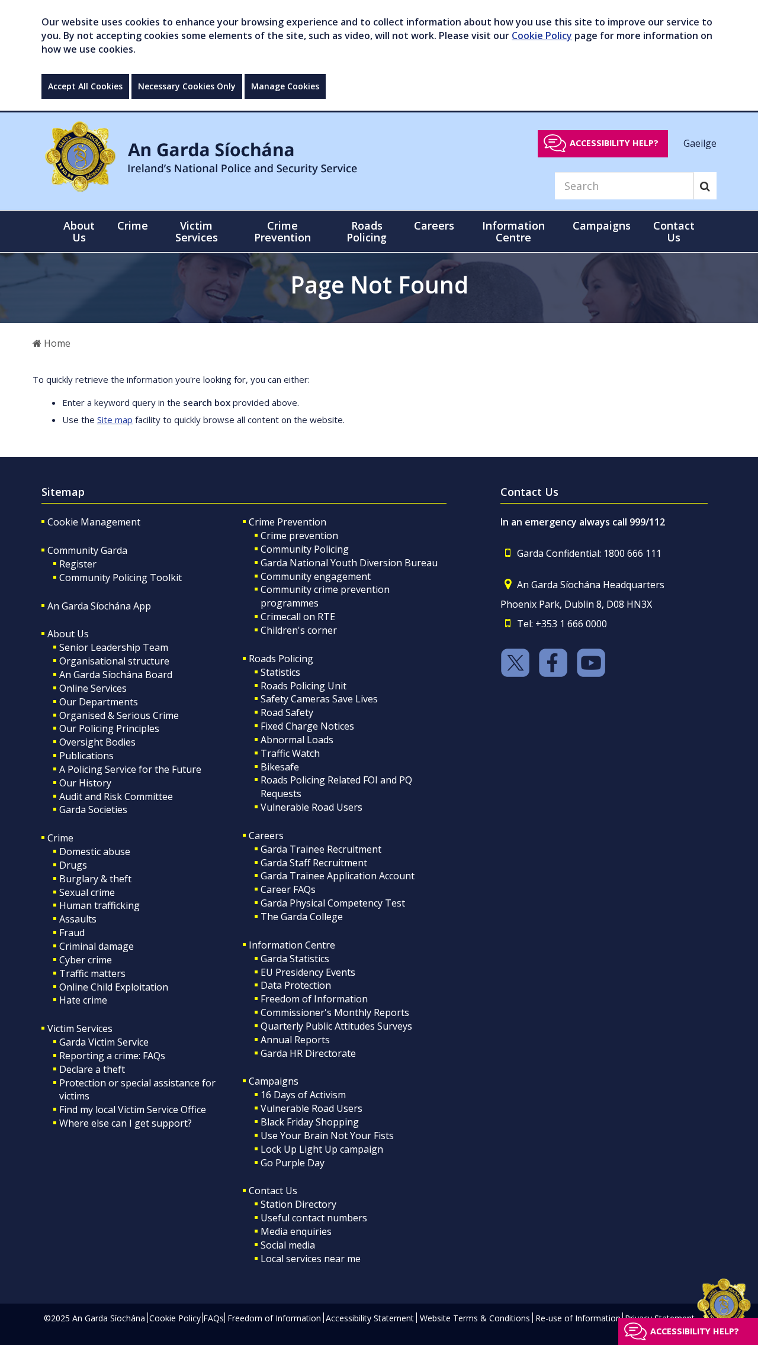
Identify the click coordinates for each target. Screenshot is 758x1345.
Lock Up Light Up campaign (322, 1149)
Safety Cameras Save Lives (319, 698)
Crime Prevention (287, 521)
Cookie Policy (542, 35)
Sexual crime (87, 892)
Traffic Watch (290, 753)
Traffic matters (92, 973)
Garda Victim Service (104, 1042)
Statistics (280, 672)
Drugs (73, 865)
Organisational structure (114, 660)
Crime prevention (299, 535)
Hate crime (83, 1000)
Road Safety (287, 712)
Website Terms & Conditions (475, 1318)
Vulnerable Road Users (311, 807)
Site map (115, 419)
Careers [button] (434, 225)
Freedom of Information (314, 998)
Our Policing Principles (109, 728)
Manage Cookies (285, 86)
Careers (266, 835)
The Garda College (302, 916)
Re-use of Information (578, 1318)
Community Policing (305, 549)
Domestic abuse (94, 851)
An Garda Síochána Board (115, 674)
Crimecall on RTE (298, 616)
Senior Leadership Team (113, 647)
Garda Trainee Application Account (338, 875)
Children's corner (299, 630)
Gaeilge (700, 142)
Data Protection (296, 985)
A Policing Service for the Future (130, 769)
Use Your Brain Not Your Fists (327, 1135)
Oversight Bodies (97, 742)
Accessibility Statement (370, 1318)
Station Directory (298, 1204)
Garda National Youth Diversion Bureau (349, 562)
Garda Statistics (295, 958)
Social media (288, 1245)
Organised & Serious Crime (119, 715)
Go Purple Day (293, 1162)
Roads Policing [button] (366, 231)
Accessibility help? (614, 143)
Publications (86, 755)
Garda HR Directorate (308, 1053)
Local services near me (311, 1258)
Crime (60, 837)
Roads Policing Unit (303, 685)
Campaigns (273, 1081)
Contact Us (273, 1190)
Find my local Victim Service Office (132, 1109)
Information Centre (292, 945)
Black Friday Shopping (310, 1121)
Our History (85, 782)
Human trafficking (99, 905)
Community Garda (87, 550)
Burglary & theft (95, 878)
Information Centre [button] (513, 231)
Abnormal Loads (297, 739)
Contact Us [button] (674, 231)
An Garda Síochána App (99, 605)
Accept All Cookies (85, 86)
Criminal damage (96, 946)
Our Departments (98, 701)
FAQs (213, 1318)
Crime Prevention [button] (282, 231)
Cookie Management (93, 521)
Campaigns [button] (602, 225)
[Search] (705, 185)
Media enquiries (296, 1231)
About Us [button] (79, 231)
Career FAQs (288, 889)
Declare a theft (92, 1069)
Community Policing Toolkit (120, 577)
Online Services (93, 688)
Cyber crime (85, 959)
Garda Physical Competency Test (333, 902)
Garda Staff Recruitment (314, 862)
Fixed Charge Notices (307, 726)
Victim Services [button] (196, 231)
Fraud (72, 932)
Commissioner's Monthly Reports (335, 1012)
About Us (68, 633)
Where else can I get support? (125, 1123)
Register (78, 563)
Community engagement (316, 576)
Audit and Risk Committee (116, 796)
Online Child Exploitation (113, 987)
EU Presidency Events (308, 972)
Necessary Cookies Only (187, 86)
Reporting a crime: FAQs (112, 1055)
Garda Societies (93, 809)
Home (55, 343)
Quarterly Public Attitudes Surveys (336, 1026)
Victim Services (80, 1028)
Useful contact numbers (314, 1217)
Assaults (78, 918)
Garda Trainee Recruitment (321, 849)
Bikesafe (280, 766)
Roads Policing (281, 658)
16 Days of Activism (303, 1094)
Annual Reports (295, 1039)
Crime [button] (132, 225)
